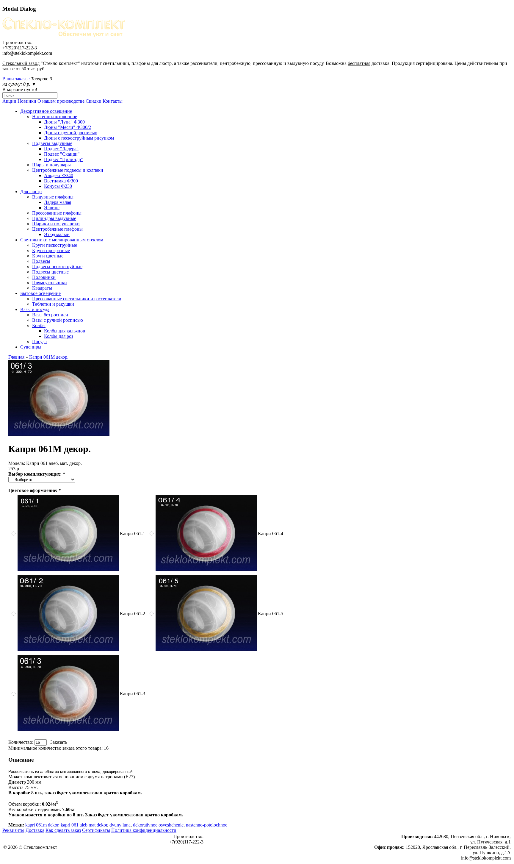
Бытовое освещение (40, 293)
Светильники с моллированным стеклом (61, 239)
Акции (9, 101)
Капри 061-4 (270, 533)
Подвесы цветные (50, 271)
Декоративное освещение (46, 111)
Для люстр (31, 191)
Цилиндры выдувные (54, 218)
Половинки (44, 277)
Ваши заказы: (16, 78)
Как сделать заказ (63, 830)
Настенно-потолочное (54, 116)
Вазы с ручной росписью (57, 320)
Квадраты (42, 287)
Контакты (113, 101)
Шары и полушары (51, 164)
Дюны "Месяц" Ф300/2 (67, 127)
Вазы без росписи (50, 314)
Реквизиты (13, 830)
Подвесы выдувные (52, 143)
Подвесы (41, 261)
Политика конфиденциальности (143, 830)
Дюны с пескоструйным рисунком (79, 137)
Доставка (35, 830)
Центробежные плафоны (57, 229)
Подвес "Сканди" (62, 154)
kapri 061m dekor (41, 824)
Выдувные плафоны (52, 196)
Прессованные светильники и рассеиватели (76, 298)
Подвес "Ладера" (61, 148)
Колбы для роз (58, 336)
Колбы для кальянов (64, 330)
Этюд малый (57, 234)
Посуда (39, 341)
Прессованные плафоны (57, 212)
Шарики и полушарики (56, 223)
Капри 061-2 (132, 613)
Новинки (27, 101)
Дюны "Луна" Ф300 (64, 121)
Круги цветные (47, 255)
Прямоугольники (49, 282)
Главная (16, 357)
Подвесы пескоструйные (57, 266)
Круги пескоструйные (54, 245)
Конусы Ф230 (58, 186)
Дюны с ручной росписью (70, 132)
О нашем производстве (60, 101)
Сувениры (30, 346)
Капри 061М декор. (48, 357)
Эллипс (51, 207)
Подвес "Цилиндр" (63, 159)
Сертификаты (96, 830)
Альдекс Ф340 (58, 175)
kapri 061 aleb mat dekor (84, 824)
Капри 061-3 (132, 693)
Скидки (93, 101)
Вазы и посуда (34, 309)
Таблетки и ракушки (53, 304)
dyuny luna (120, 824)
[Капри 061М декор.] (58, 434)
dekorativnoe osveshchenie (158, 824)
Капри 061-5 (270, 613)
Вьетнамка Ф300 (61, 180)
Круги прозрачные (51, 250)
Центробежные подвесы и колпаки (67, 170)
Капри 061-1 (132, 533)
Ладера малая (57, 202)
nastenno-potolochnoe (206, 824)
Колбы (39, 325)
